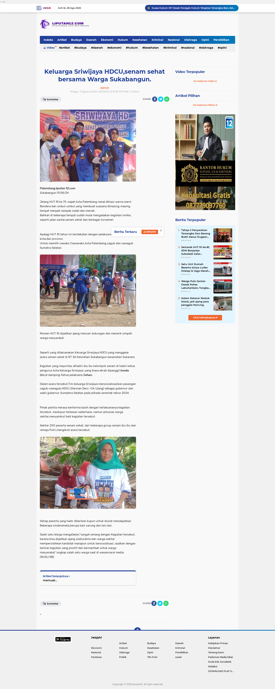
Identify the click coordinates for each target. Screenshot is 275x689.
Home (47, 8)
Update (151, 231)
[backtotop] (137, 630)
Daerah (91, 40)
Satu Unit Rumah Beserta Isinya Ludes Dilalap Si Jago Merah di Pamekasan (195, 268)
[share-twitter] (160, 99)
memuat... (50, 580)
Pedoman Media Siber (220, 657)
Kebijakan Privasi (218, 643)
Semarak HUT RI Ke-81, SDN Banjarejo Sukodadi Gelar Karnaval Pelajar (195, 251)
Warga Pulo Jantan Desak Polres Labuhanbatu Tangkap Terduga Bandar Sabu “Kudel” (195, 285)
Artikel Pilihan (187, 96)
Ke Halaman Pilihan (204, 105)
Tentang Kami (216, 652)
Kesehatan (139, 40)
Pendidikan (221, 40)
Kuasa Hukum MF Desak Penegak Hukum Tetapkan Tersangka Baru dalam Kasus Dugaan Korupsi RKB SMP (193, 8)
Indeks (48, 40)
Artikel (62, 40)
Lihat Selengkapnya (204, 317)
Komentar (52, 99)
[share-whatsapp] (166, 99)
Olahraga (190, 40)
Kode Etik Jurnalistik (219, 661)
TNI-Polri (152, 657)
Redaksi (212, 666)
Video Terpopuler (190, 72)
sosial (178, 657)
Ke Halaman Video (204, 81)
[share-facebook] (154, 99)
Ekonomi (107, 40)
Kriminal (157, 40)
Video (51, 47)
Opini (205, 40)
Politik (122, 657)
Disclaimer (214, 648)
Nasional (174, 40)
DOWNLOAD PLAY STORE (221, 671)
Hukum (123, 40)
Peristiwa (96, 657)
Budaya (76, 40)
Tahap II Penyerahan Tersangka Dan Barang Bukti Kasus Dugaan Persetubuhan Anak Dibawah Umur (195, 234)
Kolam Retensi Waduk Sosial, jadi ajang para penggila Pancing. (195, 301)
